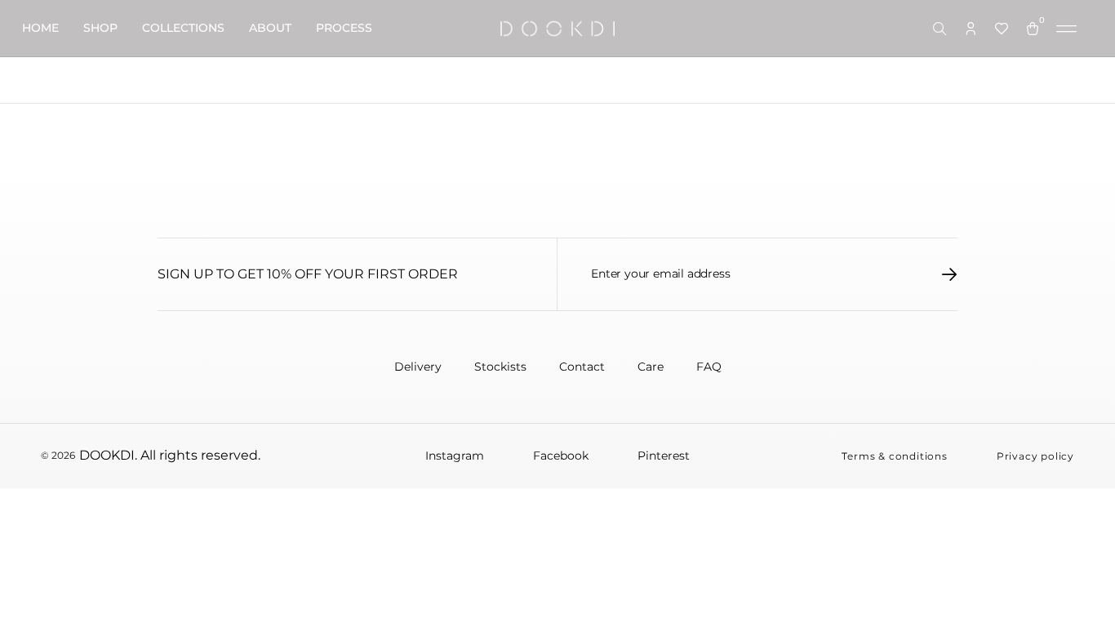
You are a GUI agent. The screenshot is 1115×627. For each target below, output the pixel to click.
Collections (183, 27)
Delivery (418, 366)
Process (344, 27)
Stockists (500, 366)
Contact (582, 366)
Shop (100, 27)
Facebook (561, 455)
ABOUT (270, 27)
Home (40, 27)
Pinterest (663, 455)
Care (650, 366)
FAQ (709, 366)
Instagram (454, 455)
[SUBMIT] (949, 274)
